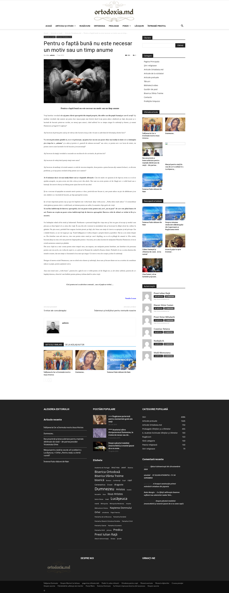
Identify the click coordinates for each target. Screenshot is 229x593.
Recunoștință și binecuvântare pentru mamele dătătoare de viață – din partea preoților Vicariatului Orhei (63, 442)
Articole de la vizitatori (154, 73)
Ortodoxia (99, 26)
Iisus (104, 494)
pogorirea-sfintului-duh (90, 583)
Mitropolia (104, 504)
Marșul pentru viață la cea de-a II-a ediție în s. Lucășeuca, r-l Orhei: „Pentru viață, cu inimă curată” (63, 453)
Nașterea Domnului (121, 507)
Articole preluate (151, 77)
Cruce (109, 485)
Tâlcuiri (147, 81)
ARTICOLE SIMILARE (53, 345)
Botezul (108, 480)
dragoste (118, 484)
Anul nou (115, 467)
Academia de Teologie (102, 468)
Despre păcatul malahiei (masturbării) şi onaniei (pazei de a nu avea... (121, 445)
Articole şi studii (65, 26)
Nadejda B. (159, 341)
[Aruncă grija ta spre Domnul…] (175, 240)
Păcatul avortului (146, 583)
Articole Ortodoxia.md (73, 33)
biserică (99, 480)
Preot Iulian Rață (106, 534)
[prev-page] (45, 380)
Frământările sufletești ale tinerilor (70, 586)
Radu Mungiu (149, 492)
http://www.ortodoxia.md (161, 299)
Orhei (97, 512)
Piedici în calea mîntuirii (110, 583)
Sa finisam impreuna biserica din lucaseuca (129, 586)
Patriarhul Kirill (100, 530)
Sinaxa (113, 539)
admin (52, 55)
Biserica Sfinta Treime (153, 93)
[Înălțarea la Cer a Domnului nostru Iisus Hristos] (58, 360)
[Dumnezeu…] (89, 360)
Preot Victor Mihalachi (164, 317)
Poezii (126, 26)
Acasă (49, 26)
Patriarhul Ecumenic (115, 525)
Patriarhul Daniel (100, 525)
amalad (147, 475)
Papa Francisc (115, 512)
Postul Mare (90, 586)
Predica (117, 529)
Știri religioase (150, 65)
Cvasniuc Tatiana (162, 329)
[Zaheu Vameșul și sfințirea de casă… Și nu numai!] (152, 240)
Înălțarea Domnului (51, 583)
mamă (97, 504)
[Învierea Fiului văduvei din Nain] (121, 360)
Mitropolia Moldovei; (117, 504)
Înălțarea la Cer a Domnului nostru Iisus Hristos (150, 135)
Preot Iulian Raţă (162, 293)
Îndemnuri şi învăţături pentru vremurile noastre (115, 310)
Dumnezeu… (80, 372)
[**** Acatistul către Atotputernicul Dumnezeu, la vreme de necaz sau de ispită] (99, 433)
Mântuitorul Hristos (101, 508)
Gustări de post (151, 89)
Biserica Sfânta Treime (109, 476)
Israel (107, 499)
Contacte (148, 97)
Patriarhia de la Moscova (103, 517)
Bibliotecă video (151, 85)
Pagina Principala (151, 61)
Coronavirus (100, 485)
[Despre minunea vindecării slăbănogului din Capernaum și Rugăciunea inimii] (175, 213)
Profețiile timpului (152, 101)
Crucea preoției (177, 583)
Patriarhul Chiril (127, 521)
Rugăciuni (85, 26)
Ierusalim (98, 494)
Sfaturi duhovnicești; (102, 539)
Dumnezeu (104, 488)
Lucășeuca (119, 498)
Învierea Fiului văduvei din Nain (118, 372)
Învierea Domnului (104, 586)
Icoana (129, 490)
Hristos (120, 489)
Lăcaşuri (139, 26)
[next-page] (49, 380)
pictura (109, 530)
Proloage (114, 26)
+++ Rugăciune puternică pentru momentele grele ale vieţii (120, 419)
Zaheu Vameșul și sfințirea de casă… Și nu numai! (151, 251)
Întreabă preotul (157, 26)
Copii (124, 480)
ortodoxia (105, 512)
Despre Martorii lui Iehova (70, 583)
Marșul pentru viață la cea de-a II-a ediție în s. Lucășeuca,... (174, 166)
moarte (128, 504)
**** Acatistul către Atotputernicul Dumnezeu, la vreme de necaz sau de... (120, 432)
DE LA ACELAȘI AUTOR (74, 345)
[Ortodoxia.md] (114, 11)
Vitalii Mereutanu (162, 352)
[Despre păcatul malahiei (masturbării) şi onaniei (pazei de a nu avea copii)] (99, 446)
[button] (182, 26)
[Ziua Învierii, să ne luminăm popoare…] (152, 265)
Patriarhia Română (119, 517)
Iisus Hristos (115, 494)
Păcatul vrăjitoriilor (162, 583)
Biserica (130, 468)
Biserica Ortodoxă (107, 471)
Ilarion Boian (99, 499)
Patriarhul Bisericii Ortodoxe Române (107, 521)
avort (123, 467)
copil (130, 480)
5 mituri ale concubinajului (55, 310)
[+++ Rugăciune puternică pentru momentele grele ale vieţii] (99, 419)
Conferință (116, 480)
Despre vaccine (49, 586)
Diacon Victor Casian (163, 305)
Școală (119, 539)
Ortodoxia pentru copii (130, 583)
